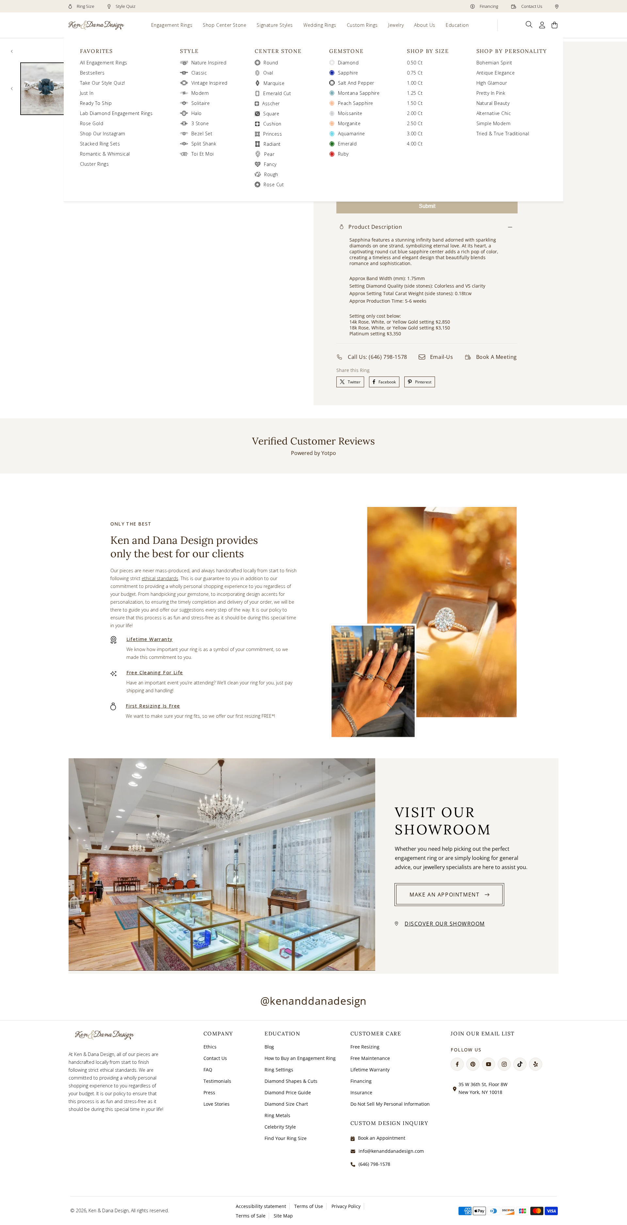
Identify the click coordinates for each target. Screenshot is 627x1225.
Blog (269, 1047)
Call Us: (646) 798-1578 (377, 357)
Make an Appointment (444, 894)
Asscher (271, 103)
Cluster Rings (94, 164)
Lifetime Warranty (149, 639)
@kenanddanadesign (313, 1001)
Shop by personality (511, 51)
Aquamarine (351, 133)
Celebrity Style (280, 1127)
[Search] (529, 24)
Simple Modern (493, 123)
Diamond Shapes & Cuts (291, 1081)
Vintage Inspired (209, 83)
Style (189, 51)
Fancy (270, 164)
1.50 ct (415, 103)
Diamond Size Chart (286, 1104)
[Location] (556, 6)
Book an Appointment (381, 1138)
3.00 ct (415, 133)
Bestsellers (92, 73)
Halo (196, 113)
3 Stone (200, 123)
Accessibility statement (261, 1206)
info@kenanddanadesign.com (391, 1151)
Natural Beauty (493, 103)
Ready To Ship (96, 103)
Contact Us (531, 6)
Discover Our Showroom (445, 923)
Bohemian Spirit (494, 62)
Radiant (272, 144)
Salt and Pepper (356, 83)
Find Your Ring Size (286, 1138)
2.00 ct (415, 113)
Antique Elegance (495, 73)
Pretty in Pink (491, 93)
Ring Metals (277, 1115)
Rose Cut (274, 184)
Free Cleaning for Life (154, 672)
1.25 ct (415, 93)
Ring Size (85, 6)
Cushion (272, 124)
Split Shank (203, 144)
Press (209, 1092)
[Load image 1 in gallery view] (46, 89)
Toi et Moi (202, 154)
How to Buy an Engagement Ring (300, 1058)
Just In (86, 93)
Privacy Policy (346, 1206)
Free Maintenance (370, 1058)
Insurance (361, 1092)
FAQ (207, 1069)
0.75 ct (415, 73)
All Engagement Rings (103, 62)
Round (271, 62)
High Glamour (491, 83)
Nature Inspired (208, 62)
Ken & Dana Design (108, 1210)
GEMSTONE (346, 51)
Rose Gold (91, 123)
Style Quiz (125, 6)
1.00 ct (415, 83)
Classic (199, 73)
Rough (271, 174)
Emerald (347, 144)
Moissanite (350, 113)
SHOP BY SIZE (428, 51)
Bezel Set (201, 133)
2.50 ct (415, 123)
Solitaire (200, 103)
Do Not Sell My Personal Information (390, 1104)
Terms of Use (308, 1206)
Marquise (274, 83)
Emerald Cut (277, 93)
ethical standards (160, 578)
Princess (272, 134)
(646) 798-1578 (374, 1164)
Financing (488, 6)
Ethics (210, 1047)
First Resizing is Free (153, 706)
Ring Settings (279, 1069)
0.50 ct (415, 62)
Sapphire (348, 73)
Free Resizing (364, 1047)
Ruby (343, 154)
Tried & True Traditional (502, 133)
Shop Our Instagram (102, 133)
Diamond (348, 62)
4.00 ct (415, 144)
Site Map (283, 1216)
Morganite (349, 123)
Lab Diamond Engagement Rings (116, 113)
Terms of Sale (250, 1216)
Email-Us (441, 357)
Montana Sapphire (359, 93)
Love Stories (216, 1104)
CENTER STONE (278, 51)
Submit (427, 206)
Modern (200, 93)
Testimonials (217, 1081)
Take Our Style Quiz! (102, 83)
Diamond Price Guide (288, 1092)
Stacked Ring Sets (100, 144)
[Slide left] (12, 51)
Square (271, 113)
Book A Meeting (496, 357)
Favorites (96, 51)
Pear (269, 154)
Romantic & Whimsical (105, 154)
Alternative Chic (493, 113)
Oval (268, 73)
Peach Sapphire (355, 103)
